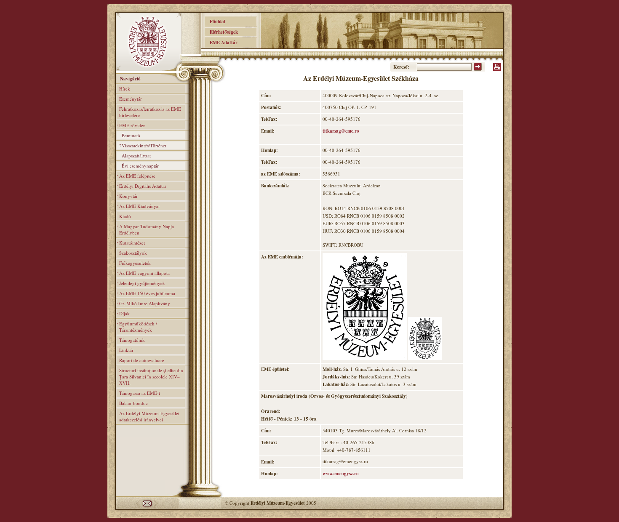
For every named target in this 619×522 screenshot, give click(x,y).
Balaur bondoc (133, 403)
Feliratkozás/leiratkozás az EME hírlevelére (150, 112)
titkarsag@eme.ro (341, 131)
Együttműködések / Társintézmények (138, 326)
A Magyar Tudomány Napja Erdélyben (146, 229)
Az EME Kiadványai (139, 206)
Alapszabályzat (136, 155)
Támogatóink (132, 340)
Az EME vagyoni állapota (144, 273)
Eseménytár (130, 99)
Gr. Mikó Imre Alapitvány (144, 303)
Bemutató (131, 135)
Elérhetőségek (221, 32)
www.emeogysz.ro (341, 473)
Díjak (124, 313)
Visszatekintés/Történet (144, 145)
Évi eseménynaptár (140, 165)
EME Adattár (221, 42)
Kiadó (125, 216)
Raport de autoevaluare (141, 360)
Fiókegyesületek (135, 263)
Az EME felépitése (137, 176)
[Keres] (478, 69)
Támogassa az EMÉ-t (139, 393)
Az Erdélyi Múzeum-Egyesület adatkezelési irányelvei (149, 416)
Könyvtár (128, 196)
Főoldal (215, 21)
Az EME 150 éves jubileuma (147, 293)
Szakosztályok (133, 253)
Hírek (124, 88)
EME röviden (132, 125)
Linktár (126, 350)
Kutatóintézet (132, 243)
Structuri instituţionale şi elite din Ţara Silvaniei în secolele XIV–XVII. (151, 376)
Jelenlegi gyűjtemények (142, 283)
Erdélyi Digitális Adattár (142, 186)
